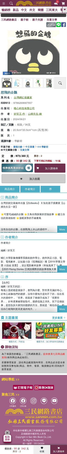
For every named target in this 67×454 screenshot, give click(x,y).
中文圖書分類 (10, 149)
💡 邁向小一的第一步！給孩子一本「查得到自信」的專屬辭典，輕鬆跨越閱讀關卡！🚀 (64, 15)
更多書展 (57, 317)
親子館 (24, 19)
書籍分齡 (17, 146)
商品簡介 (10, 189)
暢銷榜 (6, 10)
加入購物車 (58, 451)
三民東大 (52, 10)
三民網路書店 (9, 19)
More (62, 229)
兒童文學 (52, 19)
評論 (52, 24)
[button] (64, 332)
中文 (24, 10)
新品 (16, 10)
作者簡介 (30, 189)
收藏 (42, 451)
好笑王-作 (19, 114)
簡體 (41, 10)
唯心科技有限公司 (24, 108)
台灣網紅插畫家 (23, 97)
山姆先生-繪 (35, 114)
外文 (32, 10)
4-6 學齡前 (42, 146)
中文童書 (29, 146)
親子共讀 (37, 19)
